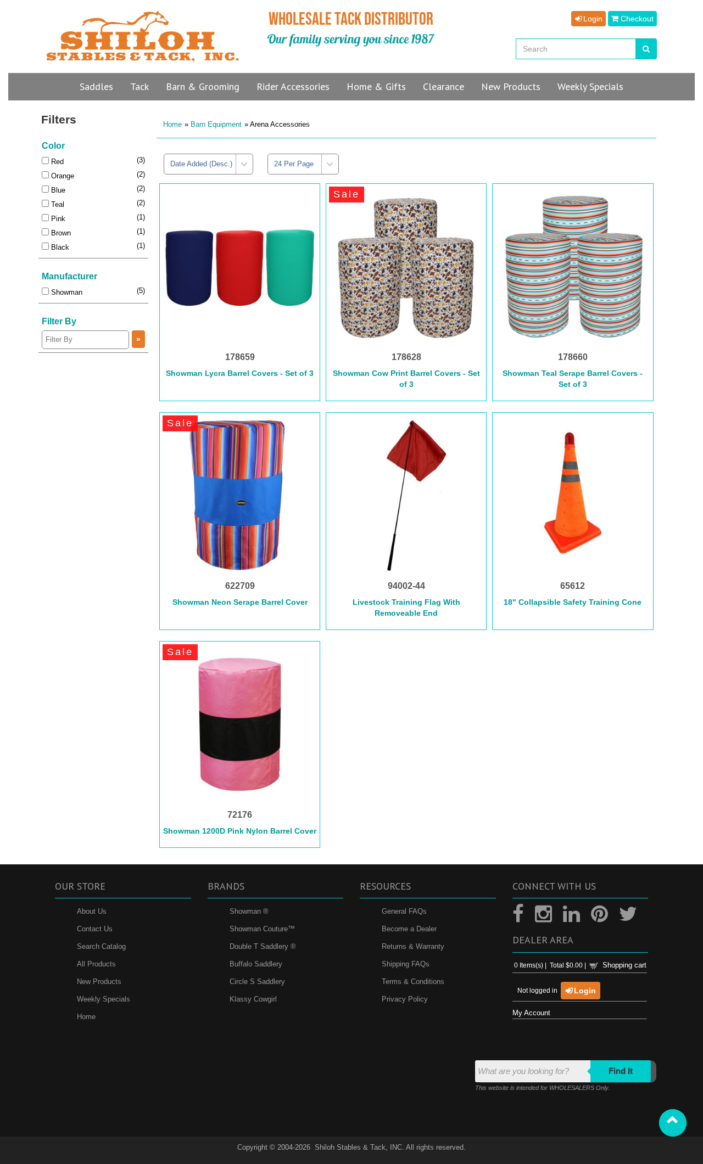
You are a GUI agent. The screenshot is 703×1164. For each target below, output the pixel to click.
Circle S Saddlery (257, 981)
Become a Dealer (409, 928)
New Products (99, 981)
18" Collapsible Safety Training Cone (572, 602)
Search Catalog (101, 946)
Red (56, 162)
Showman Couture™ (262, 928)
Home (172, 124)
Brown (60, 233)
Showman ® (249, 911)
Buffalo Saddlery (256, 963)
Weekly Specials (103, 998)
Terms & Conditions (413, 981)
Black (59, 247)
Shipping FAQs (405, 963)
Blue (57, 190)
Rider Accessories (293, 86)
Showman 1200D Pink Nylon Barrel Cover (239, 830)
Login (591, 19)
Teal (56, 204)
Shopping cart (624, 965)
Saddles (96, 86)
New (510, 86)
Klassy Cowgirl (253, 998)
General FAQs (404, 911)
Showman (65, 292)
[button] (673, 1123)
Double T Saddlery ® (263, 946)
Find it (621, 1070)
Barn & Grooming (202, 86)
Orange (61, 176)
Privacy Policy (405, 998)
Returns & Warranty (413, 946)
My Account (531, 1013)
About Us (92, 911)
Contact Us (95, 928)
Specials (590, 86)
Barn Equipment (216, 124)
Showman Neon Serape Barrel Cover (240, 602)
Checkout (636, 19)
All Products (96, 963)
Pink (57, 219)
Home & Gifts (376, 86)
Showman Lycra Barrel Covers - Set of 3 (240, 373)
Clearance (443, 86)
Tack (139, 86)
